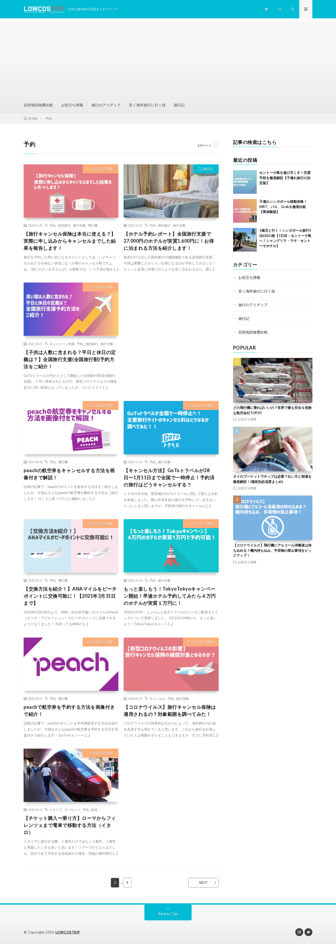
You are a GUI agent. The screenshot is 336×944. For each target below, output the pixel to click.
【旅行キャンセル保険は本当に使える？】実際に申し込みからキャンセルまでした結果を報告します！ (70, 241)
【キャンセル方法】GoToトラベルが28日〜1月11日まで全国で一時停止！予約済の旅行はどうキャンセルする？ (169, 477)
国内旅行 (64, 225)
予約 (52, 225)
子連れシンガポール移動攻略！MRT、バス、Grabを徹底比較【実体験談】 (283, 206)
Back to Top (168, 913)
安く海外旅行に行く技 (147, 105)
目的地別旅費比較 (38, 105)
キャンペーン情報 (62, 343)
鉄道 (94, 809)
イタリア (55, 809)
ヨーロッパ (72, 809)
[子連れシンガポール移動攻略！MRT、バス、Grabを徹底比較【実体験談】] (245, 211)
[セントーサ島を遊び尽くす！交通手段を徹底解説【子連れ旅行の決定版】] (245, 182)
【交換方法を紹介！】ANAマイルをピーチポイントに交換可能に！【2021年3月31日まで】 (70, 596)
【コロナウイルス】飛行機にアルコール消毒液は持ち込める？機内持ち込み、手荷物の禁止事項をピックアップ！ (272, 550)
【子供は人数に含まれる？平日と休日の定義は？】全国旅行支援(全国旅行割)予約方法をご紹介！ (70, 359)
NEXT (203, 882)
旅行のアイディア (106, 105)
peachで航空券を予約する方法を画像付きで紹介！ (69, 710)
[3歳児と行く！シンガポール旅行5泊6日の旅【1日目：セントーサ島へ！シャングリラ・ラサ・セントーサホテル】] (245, 240)
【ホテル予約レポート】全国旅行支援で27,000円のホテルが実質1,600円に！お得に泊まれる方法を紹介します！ (169, 241)
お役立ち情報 (72, 105)
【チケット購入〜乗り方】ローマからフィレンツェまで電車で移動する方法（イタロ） (70, 825)
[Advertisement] (168, 58)
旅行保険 (182, 698)
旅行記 (179, 105)
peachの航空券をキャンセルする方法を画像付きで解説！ (69, 473)
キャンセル (157, 698)
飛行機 (92, 225)
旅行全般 (79, 225)
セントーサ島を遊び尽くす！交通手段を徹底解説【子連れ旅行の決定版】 (285, 177)
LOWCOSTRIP (67, 932)
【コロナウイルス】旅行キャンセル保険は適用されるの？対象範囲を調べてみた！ (170, 710)
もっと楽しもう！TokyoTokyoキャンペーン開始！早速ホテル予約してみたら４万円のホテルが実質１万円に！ (170, 596)
